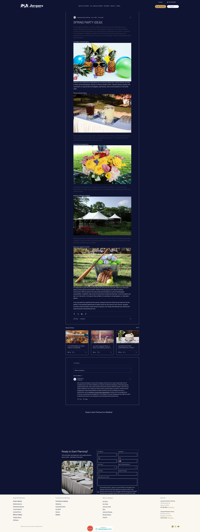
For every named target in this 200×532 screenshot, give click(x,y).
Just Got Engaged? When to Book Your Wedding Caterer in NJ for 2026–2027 (102, 347)
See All (137, 327)
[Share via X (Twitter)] (78, 314)
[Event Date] (99, 473)
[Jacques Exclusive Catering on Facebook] (173, 526)
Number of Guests (122, 470)
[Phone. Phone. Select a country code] (120, 461)
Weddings (58, 504)
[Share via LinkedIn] (82, 314)
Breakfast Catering (18, 506)
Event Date (100, 470)
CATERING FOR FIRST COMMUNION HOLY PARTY (126, 347)
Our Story (105, 501)
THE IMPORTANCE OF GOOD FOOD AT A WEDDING (76, 347)
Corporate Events (60, 506)
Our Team (105, 504)
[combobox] (107, 467)
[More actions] (130, 17)
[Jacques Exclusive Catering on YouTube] (178, 526)
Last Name (121, 451)
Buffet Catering (17, 504)
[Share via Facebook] (74, 314)
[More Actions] (130, 379)
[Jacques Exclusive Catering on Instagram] (175, 526)
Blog (104, 509)
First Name (100, 451)
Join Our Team (107, 506)
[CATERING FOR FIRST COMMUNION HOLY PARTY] (127, 336)
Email (99, 458)
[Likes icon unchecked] (78, 399)
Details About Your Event (103, 477)
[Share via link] (85, 314)
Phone (119, 458)
